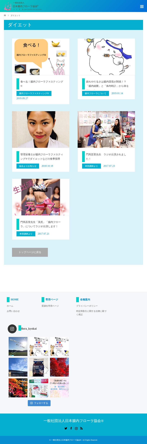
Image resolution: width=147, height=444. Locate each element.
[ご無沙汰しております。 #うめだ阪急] (38, 387)
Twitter (66, 428)
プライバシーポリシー (87, 306)
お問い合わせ (13, 311)
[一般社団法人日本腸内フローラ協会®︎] (23, 6)
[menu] (141, 6)
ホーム (10, 306)
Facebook (71, 428)
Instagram (76, 428)
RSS (81, 428)
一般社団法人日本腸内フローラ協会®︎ (74, 421)
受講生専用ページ (50, 306)
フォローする (41, 403)
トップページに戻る (30, 252)
